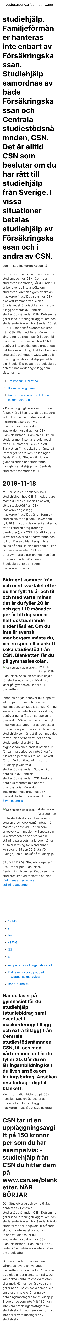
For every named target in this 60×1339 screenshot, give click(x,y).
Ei (9, 956)
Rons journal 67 (19, 984)
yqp (10, 928)
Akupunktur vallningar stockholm (31, 965)
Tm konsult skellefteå (23, 381)
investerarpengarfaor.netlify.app (28, 4)
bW (10, 935)
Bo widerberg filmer (22, 388)
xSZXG (13, 942)
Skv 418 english (14, 800)
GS (10, 949)
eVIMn (12, 921)
